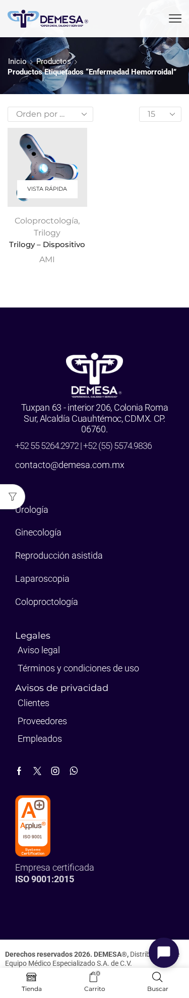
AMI (47, 259)
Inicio (17, 61)
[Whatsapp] (74, 771)
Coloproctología (46, 220)
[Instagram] (55, 771)
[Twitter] (37, 771)
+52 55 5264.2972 (47, 445)
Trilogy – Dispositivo (47, 244)
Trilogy (47, 233)
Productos (53, 61)
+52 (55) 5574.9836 (117, 445)
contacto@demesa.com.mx (69, 464)
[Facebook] (19, 771)
